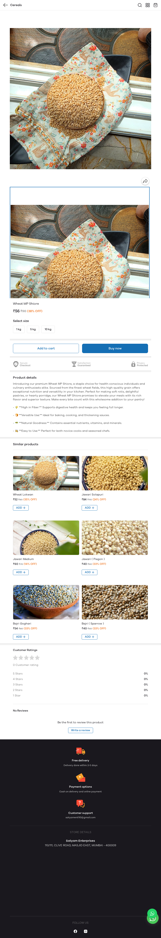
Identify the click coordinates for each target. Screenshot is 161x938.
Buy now (115, 348)
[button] (80, 274)
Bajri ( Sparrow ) (93, 623)
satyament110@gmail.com (80, 817)
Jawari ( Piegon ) (93, 559)
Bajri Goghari (22, 623)
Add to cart (46, 348)
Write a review (80, 730)
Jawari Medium (23, 559)
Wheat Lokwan (23, 494)
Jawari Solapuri (92, 494)
